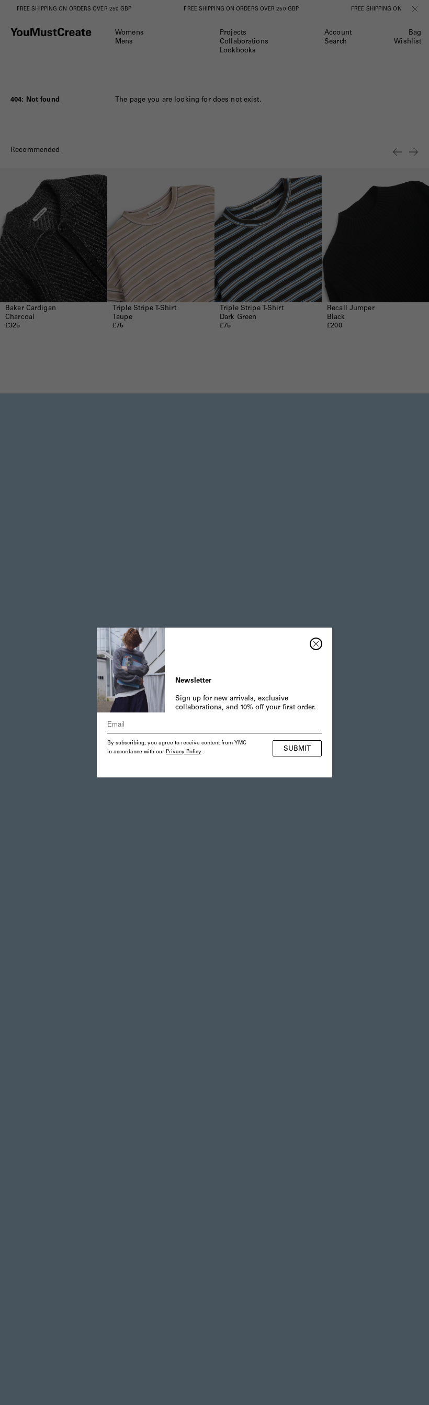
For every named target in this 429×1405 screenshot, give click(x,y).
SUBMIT (297, 749)
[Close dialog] (316, 644)
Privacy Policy (183, 752)
